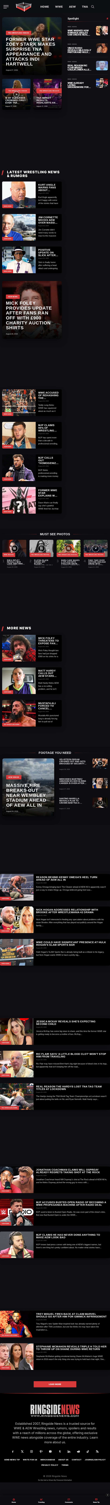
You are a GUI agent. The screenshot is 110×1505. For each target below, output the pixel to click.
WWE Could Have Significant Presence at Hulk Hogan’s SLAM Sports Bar (71, 943)
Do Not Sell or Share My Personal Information (55, 1480)
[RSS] (97, 1451)
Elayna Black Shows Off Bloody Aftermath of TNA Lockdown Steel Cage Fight (43, 562)
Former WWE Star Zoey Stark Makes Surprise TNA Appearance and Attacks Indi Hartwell (30, 51)
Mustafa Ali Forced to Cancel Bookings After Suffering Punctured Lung (47, 706)
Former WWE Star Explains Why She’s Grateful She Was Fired (48, 493)
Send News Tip (12, 1460)
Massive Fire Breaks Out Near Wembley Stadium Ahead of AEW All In (26, 795)
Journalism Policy (95, 1460)
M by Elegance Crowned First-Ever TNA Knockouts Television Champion (15, 100)
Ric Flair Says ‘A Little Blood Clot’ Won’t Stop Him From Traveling (71, 1055)
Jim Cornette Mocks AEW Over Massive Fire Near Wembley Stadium (48, 220)
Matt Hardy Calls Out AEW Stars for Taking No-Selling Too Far (47, 673)
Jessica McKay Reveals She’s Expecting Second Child (66, 1023)
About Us (63, 1460)
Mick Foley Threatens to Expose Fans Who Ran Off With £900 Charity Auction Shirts (48, 641)
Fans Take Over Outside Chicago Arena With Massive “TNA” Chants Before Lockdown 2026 (97, 562)
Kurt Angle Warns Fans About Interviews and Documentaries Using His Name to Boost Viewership (48, 187)
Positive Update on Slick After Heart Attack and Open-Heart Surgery (48, 253)
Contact (77, 1460)
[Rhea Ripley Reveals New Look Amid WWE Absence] (14, 548)
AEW (72, 6)
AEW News (7, 238)
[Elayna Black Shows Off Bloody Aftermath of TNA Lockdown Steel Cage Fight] (41, 548)
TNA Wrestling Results (49, 91)
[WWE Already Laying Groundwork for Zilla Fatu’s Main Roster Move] (102, 83)
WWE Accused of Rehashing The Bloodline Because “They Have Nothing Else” (48, 395)
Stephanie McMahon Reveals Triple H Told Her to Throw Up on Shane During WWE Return (71, 1348)
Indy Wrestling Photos (67, 554)
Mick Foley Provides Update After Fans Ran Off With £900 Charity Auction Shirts (29, 315)
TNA (85, 6)
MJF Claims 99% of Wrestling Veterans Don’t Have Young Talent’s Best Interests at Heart (47, 428)
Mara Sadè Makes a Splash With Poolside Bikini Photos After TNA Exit (70, 562)
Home (44, 6)
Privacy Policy (49, 1465)
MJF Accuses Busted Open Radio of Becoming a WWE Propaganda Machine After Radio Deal (71, 1203)
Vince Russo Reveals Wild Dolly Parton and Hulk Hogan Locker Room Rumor (79, 50)
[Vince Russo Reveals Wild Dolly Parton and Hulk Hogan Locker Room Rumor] (102, 48)
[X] (22, 1451)
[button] (92, 6)
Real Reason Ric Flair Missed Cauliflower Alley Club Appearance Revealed (79, 68)
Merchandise (48, 1460)
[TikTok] (88, 1451)
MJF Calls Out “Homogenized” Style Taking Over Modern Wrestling (48, 460)
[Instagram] (31, 1451)
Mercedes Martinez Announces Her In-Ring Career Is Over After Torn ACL (72, 781)
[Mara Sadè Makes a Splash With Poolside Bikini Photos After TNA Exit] (68, 548)
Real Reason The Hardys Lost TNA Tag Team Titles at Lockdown (69, 1088)
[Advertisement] (31, 362)
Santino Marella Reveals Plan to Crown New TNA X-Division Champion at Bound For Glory (71, 801)
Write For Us (30, 1460)
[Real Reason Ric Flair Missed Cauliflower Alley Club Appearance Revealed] (102, 65)
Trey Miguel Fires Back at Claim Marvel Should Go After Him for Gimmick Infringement (71, 1315)
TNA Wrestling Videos (18, 33)
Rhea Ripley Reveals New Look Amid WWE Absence (15, 562)
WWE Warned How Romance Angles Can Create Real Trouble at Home (78, 33)
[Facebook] (13, 1451)
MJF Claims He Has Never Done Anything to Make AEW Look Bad (68, 1236)
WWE (59, 6)
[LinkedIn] (69, 1451)
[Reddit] (78, 1451)
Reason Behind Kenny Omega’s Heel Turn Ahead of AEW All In (66, 878)
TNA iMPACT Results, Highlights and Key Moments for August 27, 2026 (46, 100)
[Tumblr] (60, 1451)
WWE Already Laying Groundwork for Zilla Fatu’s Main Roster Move (78, 85)
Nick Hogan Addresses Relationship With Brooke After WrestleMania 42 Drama (67, 911)
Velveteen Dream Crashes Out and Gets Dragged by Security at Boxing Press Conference (72, 761)
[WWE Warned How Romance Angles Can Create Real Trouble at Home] (102, 30)
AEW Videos (13, 777)
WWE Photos (9, 554)
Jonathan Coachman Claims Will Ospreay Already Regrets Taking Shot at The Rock (68, 1171)
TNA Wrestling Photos (40, 554)
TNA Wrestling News (11, 724)
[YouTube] (50, 1451)
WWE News (8, 206)
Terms (65, 1465)
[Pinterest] (41, 1451)
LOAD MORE (55, 1384)
